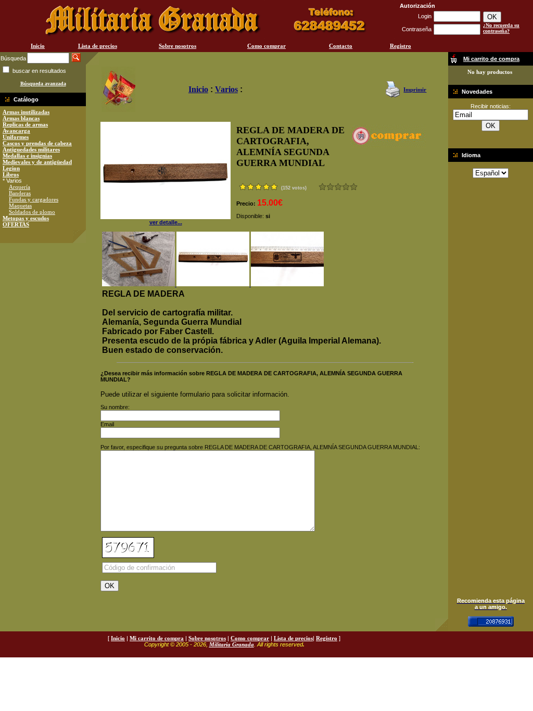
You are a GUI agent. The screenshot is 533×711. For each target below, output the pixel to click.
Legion (11, 168)
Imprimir (414, 89)
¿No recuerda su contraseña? (501, 28)
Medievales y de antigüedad (37, 162)
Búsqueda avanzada (43, 83)
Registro (400, 46)
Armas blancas (21, 118)
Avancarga (16, 131)
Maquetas (20, 205)
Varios (226, 89)
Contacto (340, 46)
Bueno (338, 187)
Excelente (354, 187)
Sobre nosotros (177, 46)
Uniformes (16, 137)
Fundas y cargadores (33, 199)
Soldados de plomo (32, 212)
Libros (11, 174)
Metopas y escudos (26, 218)
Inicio (38, 46)
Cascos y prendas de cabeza (37, 143)
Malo (330, 187)
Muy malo (322, 187)
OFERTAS (16, 224)
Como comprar (266, 46)
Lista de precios (97, 46)
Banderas (20, 193)
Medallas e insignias (27, 156)
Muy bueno (346, 187)
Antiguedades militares (31, 149)
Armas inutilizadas (26, 112)
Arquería (19, 187)
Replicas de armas (25, 124)
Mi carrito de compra (157, 638)
